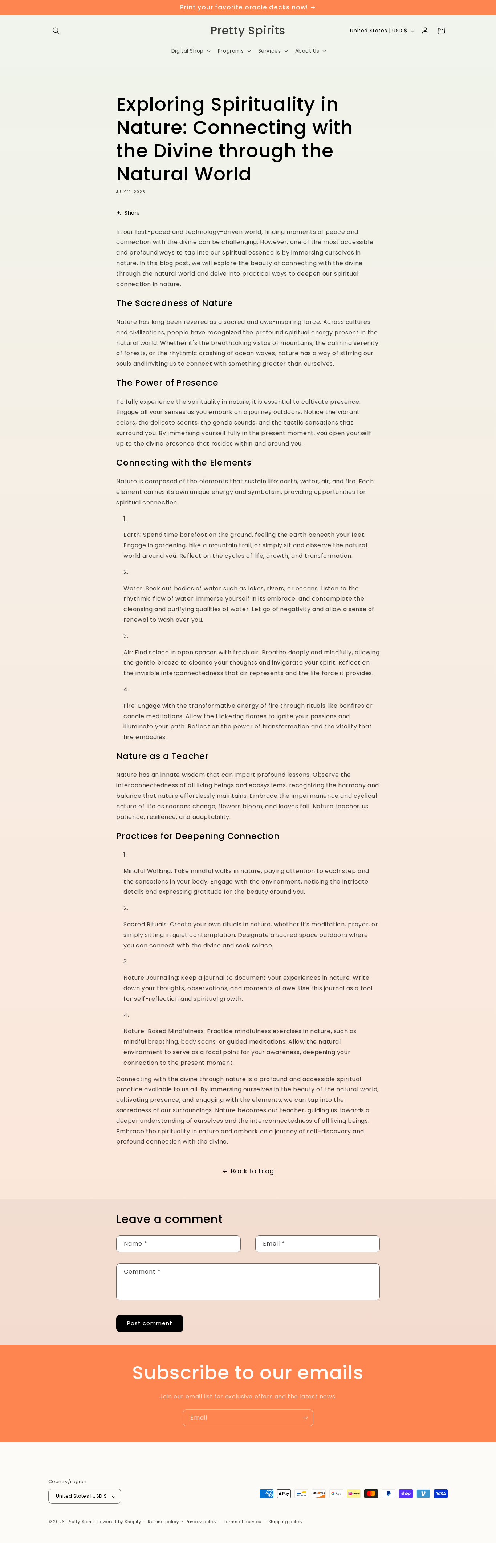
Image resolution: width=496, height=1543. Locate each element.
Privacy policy (201, 1521)
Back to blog (252, 1170)
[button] (56, 31)
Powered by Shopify (119, 1522)
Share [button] (132, 212)
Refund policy (163, 1521)
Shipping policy (285, 1521)
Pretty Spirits (82, 1522)
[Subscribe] (305, 1417)
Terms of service (242, 1521)
